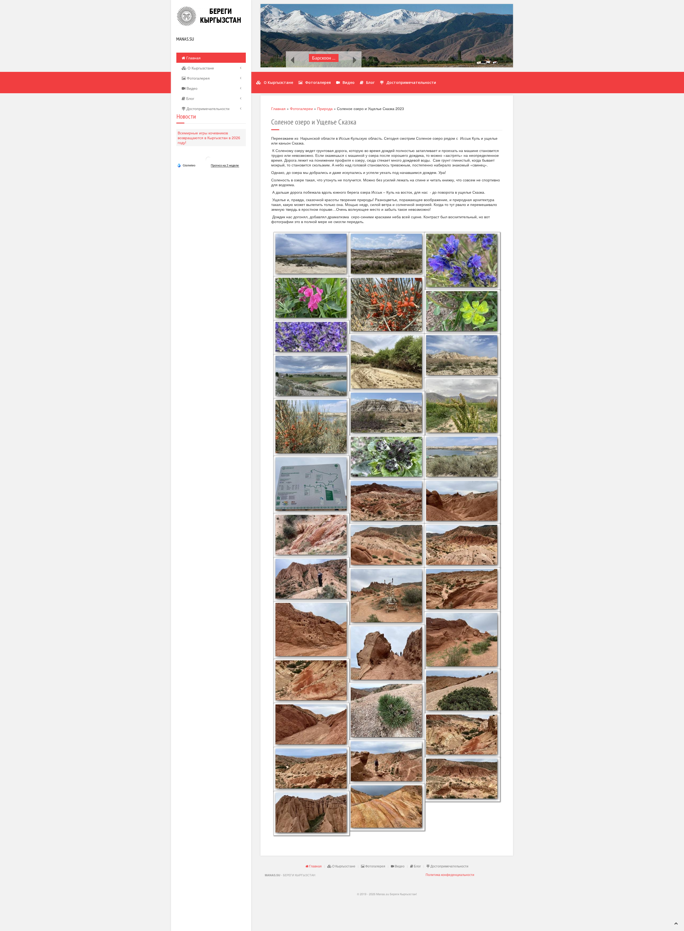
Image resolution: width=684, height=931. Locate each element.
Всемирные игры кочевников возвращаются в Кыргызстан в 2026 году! (209, 137)
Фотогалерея (198, 78)
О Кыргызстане (200, 68)
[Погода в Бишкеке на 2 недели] (225, 165)
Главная (193, 57)
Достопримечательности (207, 108)
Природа (325, 108)
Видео (191, 88)
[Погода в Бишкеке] (208, 159)
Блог (189, 98)
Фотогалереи (301, 108)
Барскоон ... (323, 58)
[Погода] (186, 165)
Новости (186, 116)
